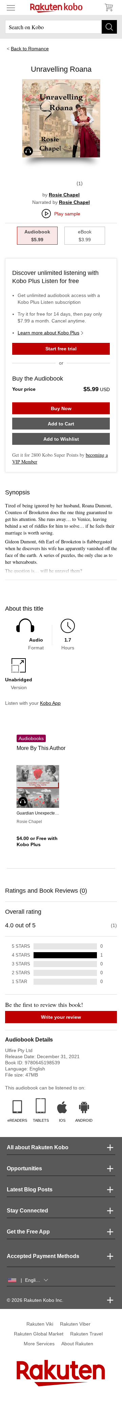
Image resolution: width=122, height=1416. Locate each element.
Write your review (61, 1017)
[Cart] (108, 7)
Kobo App (50, 703)
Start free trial (61, 348)
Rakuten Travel (86, 1333)
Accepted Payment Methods (43, 1256)
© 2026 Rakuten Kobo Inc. (35, 1300)
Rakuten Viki (39, 1324)
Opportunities (24, 1168)
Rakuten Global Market (38, 1333)
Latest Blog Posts (30, 1189)
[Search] (109, 27)
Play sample (67, 213)
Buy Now (61, 408)
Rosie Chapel (64, 194)
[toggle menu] (11, 7)
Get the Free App (28, 1232)
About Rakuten (77, 1343)
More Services (39, 1343)
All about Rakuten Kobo (37, 1147)
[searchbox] (61, 27)
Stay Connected (27, 1210)
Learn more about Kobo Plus (48, 332)
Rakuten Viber (75, 1324)
